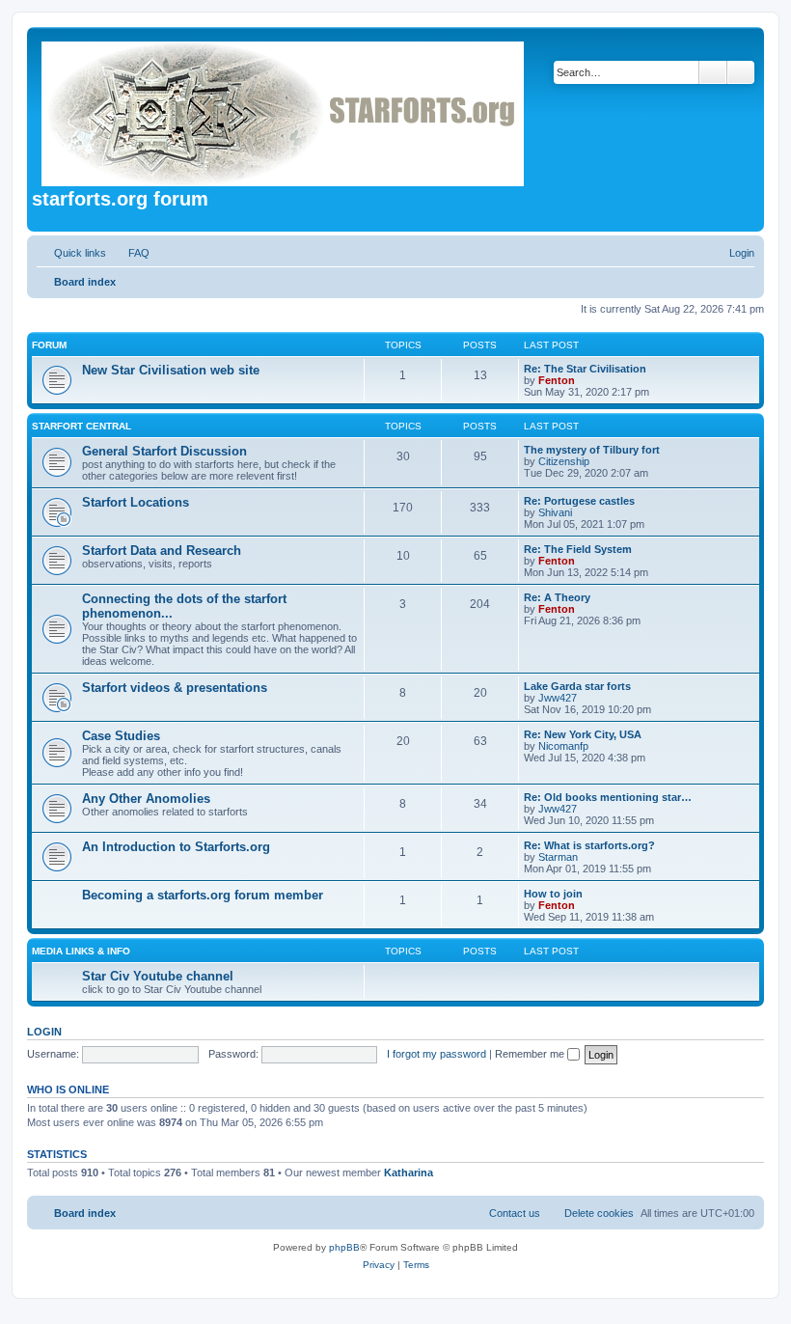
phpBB (344, 1247)
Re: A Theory (557, 597)
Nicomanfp (563, 746)
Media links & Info (81, 951)
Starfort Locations (135, 502)
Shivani (555, 512)
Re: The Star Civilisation (585, 368)
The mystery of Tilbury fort (592, 449)
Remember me (531, 1054)
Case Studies (121, 736)
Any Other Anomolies (146, 798)
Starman (558, 857)
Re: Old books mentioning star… (608, 797)
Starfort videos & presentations (174, 687)
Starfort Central (81, 426)
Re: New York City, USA (582, 734)
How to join (553, 893)
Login (44, 1031)
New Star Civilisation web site (170, 370)
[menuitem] (130, 252)
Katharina (408, 1172)
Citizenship (563, 461)
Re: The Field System (578, 549)
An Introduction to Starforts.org (176, 847)
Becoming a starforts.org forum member (202, 895)
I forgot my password (436, 1054)
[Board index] (284, 110)
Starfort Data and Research (161, 550)
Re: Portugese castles (579, 501)
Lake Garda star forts (577, 686)
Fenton (556, 380)
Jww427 (557, 697)
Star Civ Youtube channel (157, 976)
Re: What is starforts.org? (589, 845)
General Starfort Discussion (164, 451)
